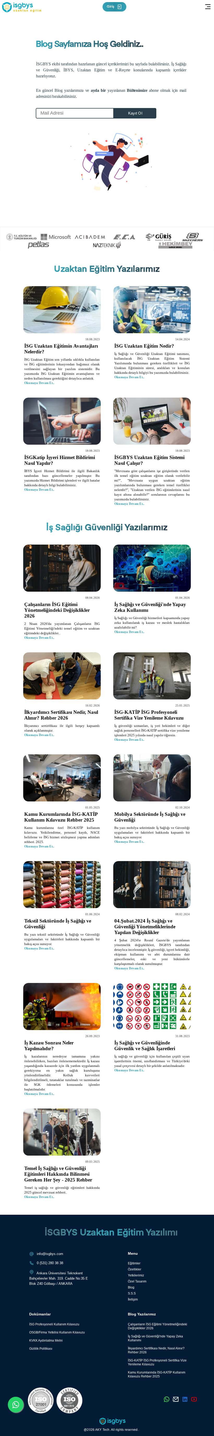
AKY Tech (102, 1430)
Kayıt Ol (135, 113)
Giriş (110, 6)
